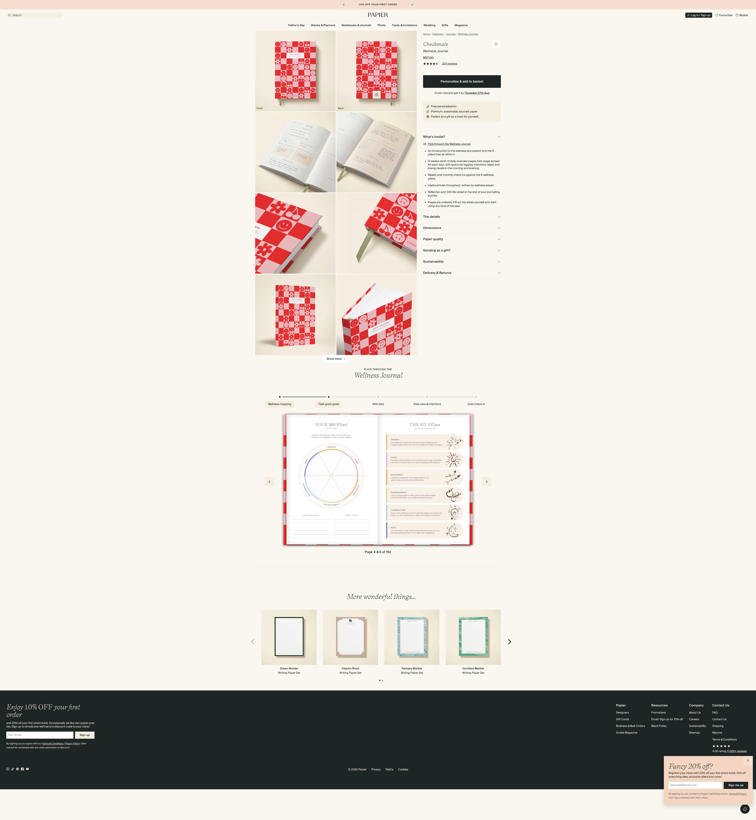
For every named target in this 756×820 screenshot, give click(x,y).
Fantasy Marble (412, 668)
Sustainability (697, 726)
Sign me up (735, 785)
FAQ (715, 712)
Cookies (403, 769)
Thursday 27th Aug (477, 93)
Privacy (376, 769)
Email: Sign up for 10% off (667, 719)
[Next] (509, 641)
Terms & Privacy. (738, 794)
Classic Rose (350, 668)
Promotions (658, 712)
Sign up (85, 735)
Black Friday (659, 726)
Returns (717, 733)
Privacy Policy (72, 744)
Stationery (438, 34)
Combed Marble (473, 668)
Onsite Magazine (626, 733)
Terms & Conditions (52, 744)
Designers (622, 712)
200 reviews (449, 64)
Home (426, 34)
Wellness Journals (468, 34)
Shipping (718, 726)
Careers (694, 719)
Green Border (289, 668)
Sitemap (694, 733)
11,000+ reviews (737, 751)
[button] (748, 760)
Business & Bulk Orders (630, 726)
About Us (695, 712)
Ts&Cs (389, 769)
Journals (451, 34)
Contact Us (719, 719)
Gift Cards (622, 719)
